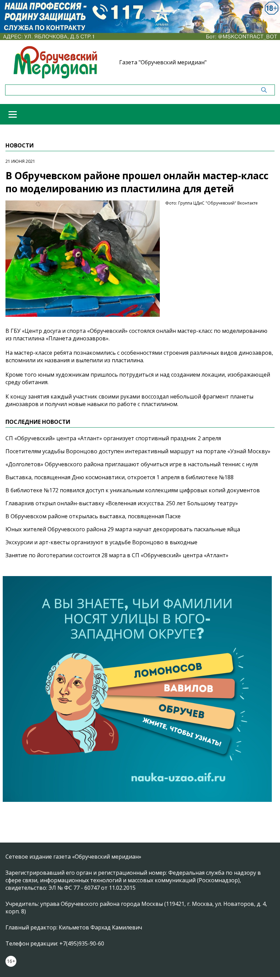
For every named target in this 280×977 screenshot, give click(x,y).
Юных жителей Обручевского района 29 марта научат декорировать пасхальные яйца (122, 529)
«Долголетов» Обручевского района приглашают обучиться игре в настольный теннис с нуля (131, 464)
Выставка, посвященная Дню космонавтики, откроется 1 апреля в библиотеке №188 (119, 477)
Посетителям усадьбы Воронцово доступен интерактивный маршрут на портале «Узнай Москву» (137, 451)
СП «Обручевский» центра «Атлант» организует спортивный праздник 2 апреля (113, 438)
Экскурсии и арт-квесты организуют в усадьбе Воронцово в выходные (101, 542)
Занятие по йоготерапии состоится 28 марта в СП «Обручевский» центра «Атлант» (116, 555)
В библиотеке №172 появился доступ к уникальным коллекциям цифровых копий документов (132, 490)
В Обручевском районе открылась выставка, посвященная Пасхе (93, 516)
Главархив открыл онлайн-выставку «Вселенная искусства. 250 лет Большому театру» (121, 503)
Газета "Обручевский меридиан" (163, 62)
